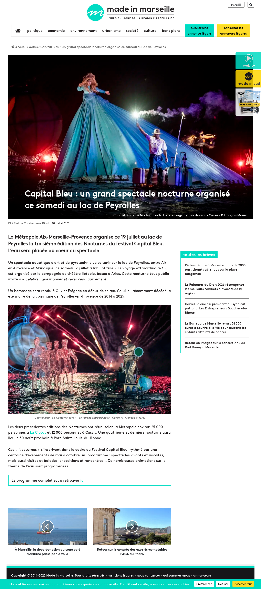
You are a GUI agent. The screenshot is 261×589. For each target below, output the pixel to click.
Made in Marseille (59, 575)
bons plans (171, 30)
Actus (33, 46)
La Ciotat (38, 432)
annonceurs (202, 575)
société (132, 30)
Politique (35, 30)
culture (150, 30)
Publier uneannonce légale (199, 30)
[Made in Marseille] (130, 12)
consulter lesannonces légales (233, 30)
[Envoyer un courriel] (43, 223)
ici (82, 480)
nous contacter (148, 575)
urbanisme (111, 30)
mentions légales (121, 575)
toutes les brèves (199, 254)
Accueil (20, 46)
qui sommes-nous (176, 575)
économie (56, 30)
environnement (83, 30)
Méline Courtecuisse (27, 223)
